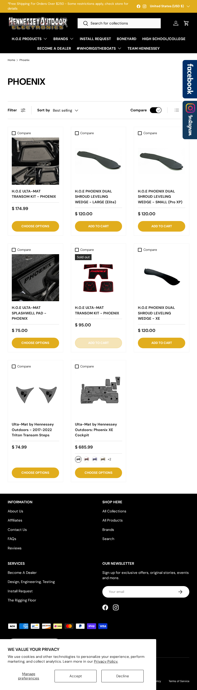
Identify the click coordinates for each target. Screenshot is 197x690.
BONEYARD (126, 38)
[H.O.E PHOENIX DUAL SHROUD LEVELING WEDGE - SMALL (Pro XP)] (161, 161)
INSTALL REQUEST (95, 38)
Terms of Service (179, 681)
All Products (112, 520)
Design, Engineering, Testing (31, 581)
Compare (138, 110)
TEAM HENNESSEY (144, 48)
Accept (75, 676)
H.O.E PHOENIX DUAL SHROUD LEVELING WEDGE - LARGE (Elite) (95, 196)
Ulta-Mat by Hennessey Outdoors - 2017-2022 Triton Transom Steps (33, 430)
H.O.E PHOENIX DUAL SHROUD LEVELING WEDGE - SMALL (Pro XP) (160, 196)
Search (108, 538)
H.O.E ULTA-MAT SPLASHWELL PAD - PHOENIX (29, 313)
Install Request (20, 591)
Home (11, 60)
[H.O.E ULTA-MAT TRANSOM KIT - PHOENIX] (35, 161)
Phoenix (24, 60)
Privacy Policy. (106, 661)
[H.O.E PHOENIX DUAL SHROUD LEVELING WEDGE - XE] (161, 277)
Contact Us (17, 529)
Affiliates (15, 520)
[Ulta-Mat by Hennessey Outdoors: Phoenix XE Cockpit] (98, 394)
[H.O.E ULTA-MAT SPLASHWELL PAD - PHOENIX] (35, 277)
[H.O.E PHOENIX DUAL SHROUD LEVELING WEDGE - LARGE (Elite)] (98, 161)
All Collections (114, 511)
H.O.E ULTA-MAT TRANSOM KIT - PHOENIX (34, 194)
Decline (122, 676)
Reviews (15, 548)
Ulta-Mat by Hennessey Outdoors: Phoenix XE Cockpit (96, 430)
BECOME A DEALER (54, 48)
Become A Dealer (22, 572)
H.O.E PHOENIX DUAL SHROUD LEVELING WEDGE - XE (156, 313)
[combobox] (119, 23)
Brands (108, 529)
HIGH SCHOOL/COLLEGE (163, 38)
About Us (15, 511)
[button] (186, 23)
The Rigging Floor (22, 600)
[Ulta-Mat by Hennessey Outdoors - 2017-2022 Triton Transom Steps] (35, 394)
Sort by (43, 110)
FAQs (12, 538)
